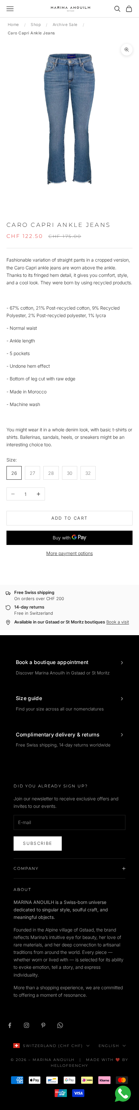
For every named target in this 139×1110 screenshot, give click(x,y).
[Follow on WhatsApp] (60, 1025)
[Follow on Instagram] (26, 1025)
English (109, 1045)
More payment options (69, 553)
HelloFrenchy (69, 1065)
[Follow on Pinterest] (43, 1025)
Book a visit (117, 621)
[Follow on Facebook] (9, 1025)
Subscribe (37, 843)
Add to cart (69, 518)
